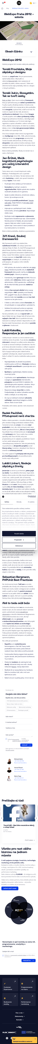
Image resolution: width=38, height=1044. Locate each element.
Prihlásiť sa (27, 960)
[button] (24, 1040)
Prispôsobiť (18, 540)
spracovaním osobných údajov (16, 740)
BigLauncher (27, 598)
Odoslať (24, 745)
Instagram (7, 1038)
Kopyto (14, 667)
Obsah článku (13, 51)
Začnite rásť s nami (9, 888)
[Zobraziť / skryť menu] (3, 3)
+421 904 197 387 (19, 769)
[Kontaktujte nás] (30, 3)
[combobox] (34, 3)
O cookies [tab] (31, 502)
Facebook (12, 1038)
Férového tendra (10, 750)
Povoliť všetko (19, 534)
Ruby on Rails (6, 100)
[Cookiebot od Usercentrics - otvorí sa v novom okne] (28, 496)
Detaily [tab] (19, 502)
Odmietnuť (19, 546)
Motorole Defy (12, 81)
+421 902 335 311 (19, 778)
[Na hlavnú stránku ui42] (19, 3)
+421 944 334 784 (19, 761)
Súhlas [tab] (7, 502)
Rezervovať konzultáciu (20, 762)
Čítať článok (29, 840)
